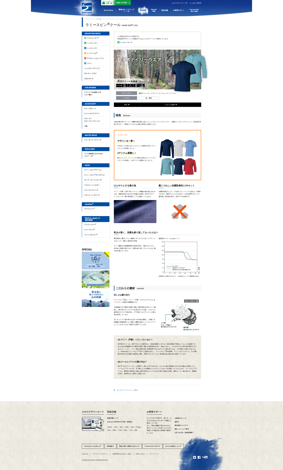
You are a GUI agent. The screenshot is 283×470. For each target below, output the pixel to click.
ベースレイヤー (125, 42)
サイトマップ (154, 454)
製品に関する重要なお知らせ (128, 446)
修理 (176, 422)
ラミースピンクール (122, 19)
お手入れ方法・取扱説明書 (183, 432)
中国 (119, 430)
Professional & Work (152, 446)
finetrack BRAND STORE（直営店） (120, 422)
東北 (115, 427)
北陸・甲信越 (135, 427)
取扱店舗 (111, 412)
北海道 (109, 427)
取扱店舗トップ (112, 418)
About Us (85, 454)
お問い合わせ (140, 454)
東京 (121, 427)
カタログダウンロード (178, 3)
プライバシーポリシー (100, 454)
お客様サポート (154, 412)
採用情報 (110, 446)
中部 (108, 430)
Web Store (116, 2)
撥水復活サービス (181, 425)
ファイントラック (90, 19)
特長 (126, 105)
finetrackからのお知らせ (92, 446)
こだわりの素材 (169, 105)
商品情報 (99, 19)
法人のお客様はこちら (172, 446)
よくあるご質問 (195, 3)
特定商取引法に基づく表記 (122, 454)
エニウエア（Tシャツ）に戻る (126, 390)
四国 (125, 430)
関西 (114, 430)
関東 (126, 427)
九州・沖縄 (133, 430)
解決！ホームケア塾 (181, 429)
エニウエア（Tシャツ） (109, 19)
